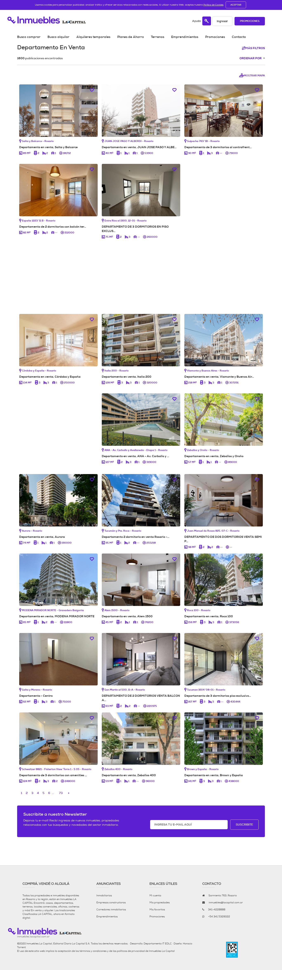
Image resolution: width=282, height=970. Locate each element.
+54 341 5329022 (219, 916)
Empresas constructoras (111, 902)
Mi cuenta (155, 895)
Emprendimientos (184, 37)
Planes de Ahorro (130, 37)
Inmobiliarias (104, 895)
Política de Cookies (213, 4)
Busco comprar (28, 37)
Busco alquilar (58, 37)
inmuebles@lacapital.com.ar (226, 902)
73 (61, 793)
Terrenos (157, 37)
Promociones (249, 21)
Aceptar (235, 4)
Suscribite (244, 824)
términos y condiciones (93, 951)
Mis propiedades (159, 902)
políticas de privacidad (131, 951)
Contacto (239, 37)
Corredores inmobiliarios (111, 909)
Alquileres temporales (93, 37)
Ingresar (222, 21)
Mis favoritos (157, 909)
